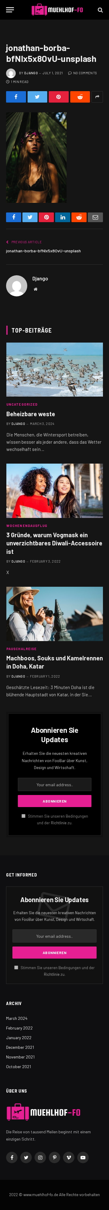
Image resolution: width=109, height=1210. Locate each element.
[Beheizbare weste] (54, 370)
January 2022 (18, 1037)
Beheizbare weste (30, 413)
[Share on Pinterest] (59, 97)
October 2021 (18, 1066)
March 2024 (17, 1018)
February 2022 (19, 1027)
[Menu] (10, 10)
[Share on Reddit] (80, 97)
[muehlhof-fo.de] (57, 10)
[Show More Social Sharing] (97, 97)
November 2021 (20, 1056)
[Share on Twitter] (38, 97)
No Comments (85, 73)
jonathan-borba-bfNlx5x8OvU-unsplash (43, 250)
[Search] (100, 10)
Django (31, 73)
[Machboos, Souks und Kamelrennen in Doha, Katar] (54, 614)
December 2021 (20, 1047)
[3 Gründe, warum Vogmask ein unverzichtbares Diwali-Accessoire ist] (54, 491)
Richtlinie (59, 822)
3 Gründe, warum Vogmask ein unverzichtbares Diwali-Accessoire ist (54, 543)
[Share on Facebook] (16, 97)
